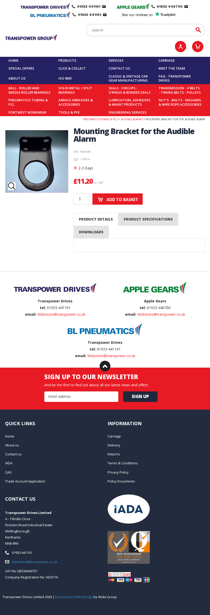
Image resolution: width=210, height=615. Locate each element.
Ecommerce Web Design (74, 597)
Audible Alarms (131, 119)
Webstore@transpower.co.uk (61, 314)
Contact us (119, 68)
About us (17, 78)
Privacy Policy (118, 472)
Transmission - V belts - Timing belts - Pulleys (180, 90)
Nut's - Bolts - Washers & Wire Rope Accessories (180, 102)
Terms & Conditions (123, 463)
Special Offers (21, 68)
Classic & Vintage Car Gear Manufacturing (128, 78)
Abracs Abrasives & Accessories (75, 102)
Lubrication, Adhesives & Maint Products (130, 102)
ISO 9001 (65, 78)
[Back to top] (105, 366)
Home (13, 60)
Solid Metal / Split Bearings (75, 90)
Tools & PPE (69, 112)
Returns (114, 454)
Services (116, 60)
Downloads (91, 231)
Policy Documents (121, 481)
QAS (8, 472)
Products (67, 60)
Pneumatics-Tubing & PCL (28, 102)
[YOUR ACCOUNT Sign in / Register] (180, 46)
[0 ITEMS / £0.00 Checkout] (198, 46)
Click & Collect (72, 68)
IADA (8, 463)
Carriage (167, 60)
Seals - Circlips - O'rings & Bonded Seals (130, 90)
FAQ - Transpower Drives (175, 78)
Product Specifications (148, 219)
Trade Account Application (25, 481)
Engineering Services (127, 112)
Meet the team (172, 68)
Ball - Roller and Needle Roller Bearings (29, 90)
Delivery (114, 445)
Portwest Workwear (27, 112)
